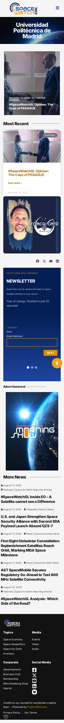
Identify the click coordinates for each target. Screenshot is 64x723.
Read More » (15, 183)
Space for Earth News (47, 562)
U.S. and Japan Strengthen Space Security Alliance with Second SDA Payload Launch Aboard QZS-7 (30, 521)
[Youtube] (51, 261)
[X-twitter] (44, 261)
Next (50, 352)
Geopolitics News (35, 509)
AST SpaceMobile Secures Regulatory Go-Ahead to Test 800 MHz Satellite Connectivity (29, 574)
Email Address (15, 336)
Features (8, 489)
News (51, 509)
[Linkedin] (57, 261)
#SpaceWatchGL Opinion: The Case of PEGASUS (31, 106)
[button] (6, 717)
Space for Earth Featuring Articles (33, 489)
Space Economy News (47, 533)
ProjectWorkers (37, 706)
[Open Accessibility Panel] (57, 363)
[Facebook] (37, 261)
